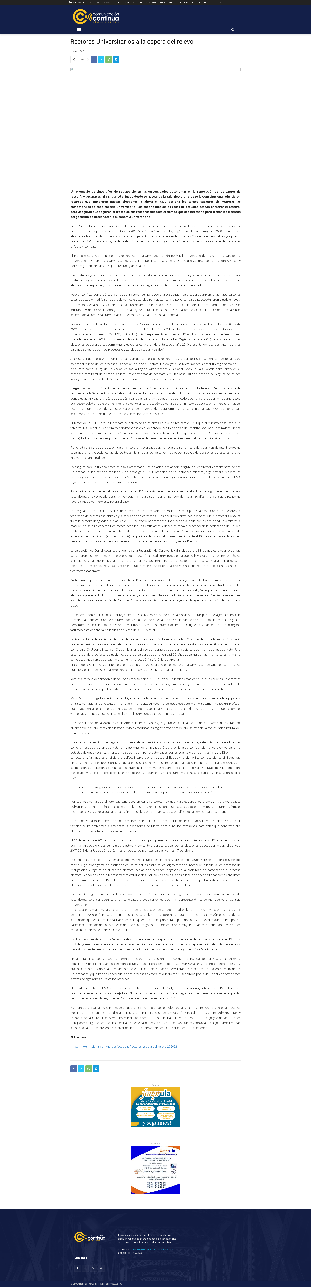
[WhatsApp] (108, 59)
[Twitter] (101, 59)
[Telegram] (116, 59)
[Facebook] (94, 59)
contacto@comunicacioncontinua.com (153, 1249)
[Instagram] (85, 1268)
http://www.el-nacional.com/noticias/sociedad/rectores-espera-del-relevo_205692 (123, 1046)
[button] (233, 29)
